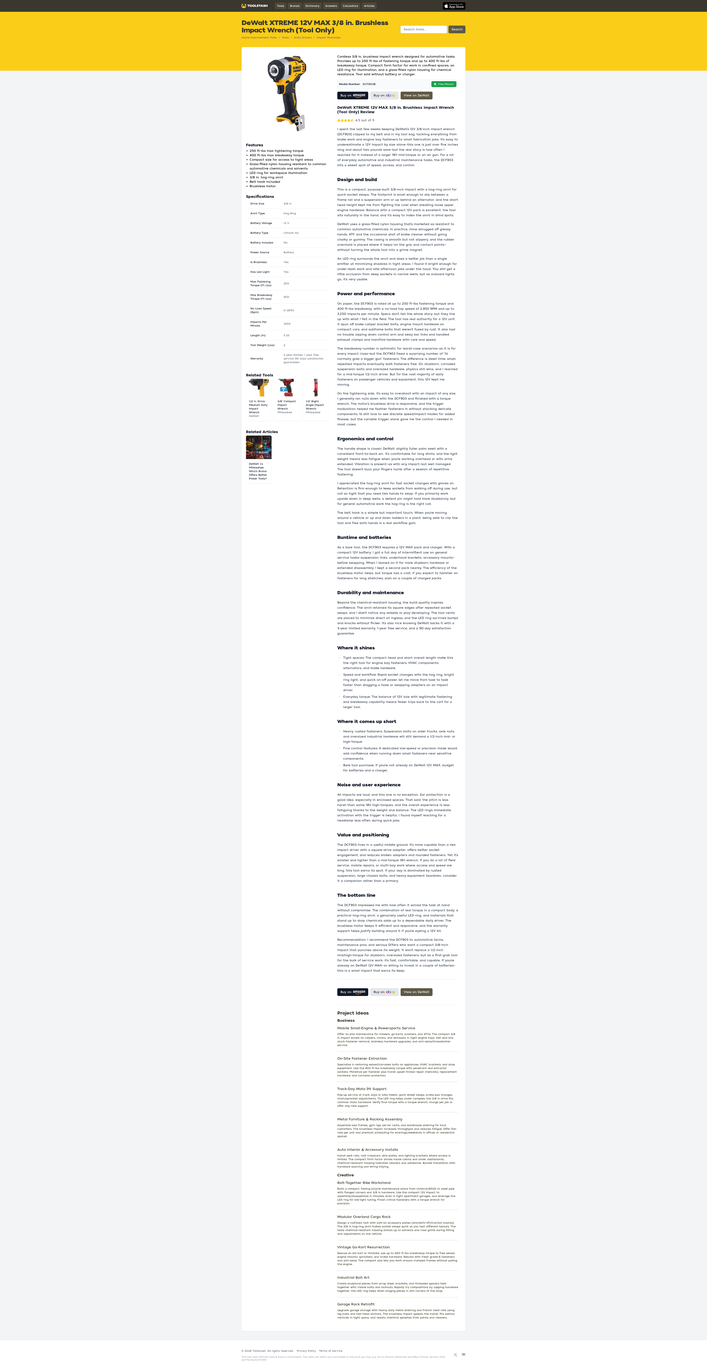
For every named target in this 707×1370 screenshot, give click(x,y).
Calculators (350, 5)
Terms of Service (330, 1350)
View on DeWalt (416, 95)
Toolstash (259, 1350)
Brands (295, 5)
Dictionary (312, 5)
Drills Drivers (303, 37)
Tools (280, 5)
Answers (331, 5)
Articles (369, 5)
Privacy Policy (306, 1350)
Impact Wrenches (329, 37)
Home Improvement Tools (259, 37)
